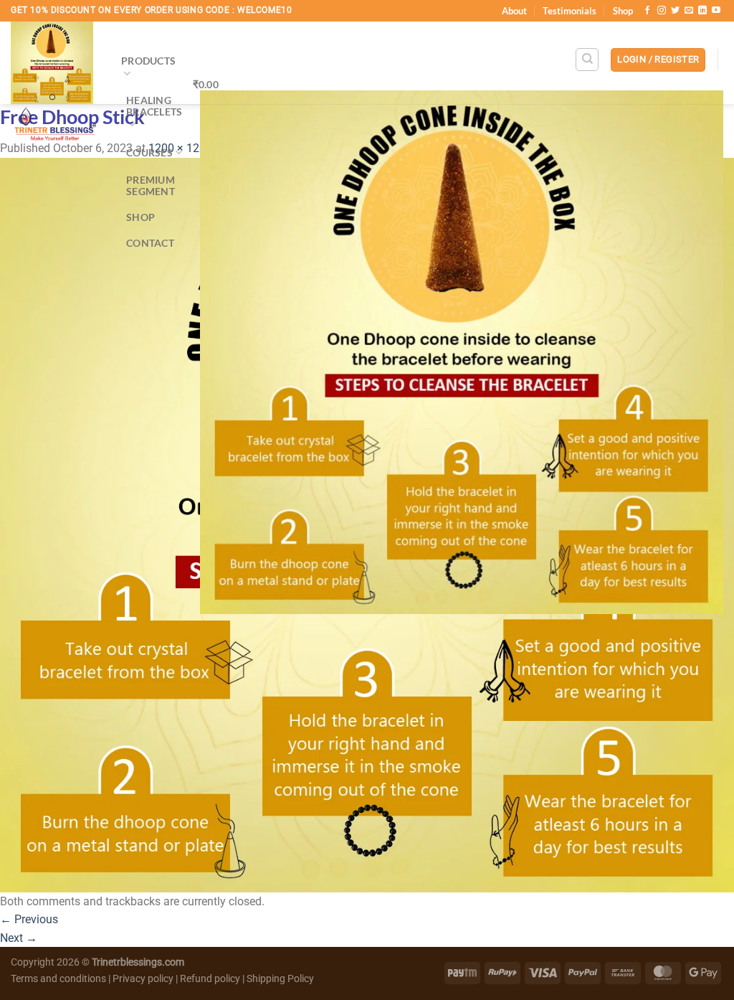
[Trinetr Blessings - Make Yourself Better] (55, 85)
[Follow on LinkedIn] (702, 11)
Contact (150, 243)
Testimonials (569, 10)
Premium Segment (150, 185)
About (514, 10)
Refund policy (211, 979)
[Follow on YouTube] (716, 11)
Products (148, 61)
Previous (29, 919)
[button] (658, 60)
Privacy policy (143, 979)
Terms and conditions (58, 979)
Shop (623, 10)
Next (18, 938)
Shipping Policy (280, 979)
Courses (149, 152)
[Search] (587, 59)
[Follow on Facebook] (647, 11)
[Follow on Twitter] (675, 11)
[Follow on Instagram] (661, 11)
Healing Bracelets (154, 106)
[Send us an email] (689, 11)
